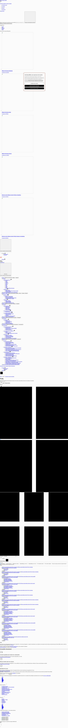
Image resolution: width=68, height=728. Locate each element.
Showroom (3, 9)
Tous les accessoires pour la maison (11, 333)
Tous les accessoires (9, 329)
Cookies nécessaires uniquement (34, 85)
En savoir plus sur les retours (4, 664)
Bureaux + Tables (6, 294)
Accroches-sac (8, 327)
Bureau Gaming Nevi (9, 311)
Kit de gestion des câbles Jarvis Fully (8, 637)
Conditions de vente (5, 714)
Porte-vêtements (8, 332)
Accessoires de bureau (7, 326)
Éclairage (4, 318)
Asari (6, 281)
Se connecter (6, 254)
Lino (6, 283)
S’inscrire (5, 369)
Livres (7, 331)
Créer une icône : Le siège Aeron (11, 357)
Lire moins (14, 647)
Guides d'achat (6, 352)
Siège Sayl (7, 308)
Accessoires (5, 325)
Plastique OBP (8, 343)
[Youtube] (2, 680)
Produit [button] (1, 697)
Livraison (3, 6)
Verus (6, 286)
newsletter (13, 673)
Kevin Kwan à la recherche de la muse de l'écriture (14, 361)
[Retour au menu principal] (2, 278)
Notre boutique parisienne (6, 692)
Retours (3, 693)
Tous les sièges (8, 291)
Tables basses (8, 300)
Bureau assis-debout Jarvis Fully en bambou (9, 567)
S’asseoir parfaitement (9, 342)
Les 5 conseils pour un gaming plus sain (12, 350)
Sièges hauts (8, 290)
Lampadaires (8, 322)
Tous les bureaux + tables (10, 298)
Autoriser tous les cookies (34, 88)
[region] (34, 82)
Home (1, 376)
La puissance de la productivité (11, 360)
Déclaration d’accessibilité (6, 713)
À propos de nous (7, 341)
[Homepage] (1, 257)
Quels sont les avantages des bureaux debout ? (13, 349)
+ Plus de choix (6, 581)
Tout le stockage (8, 337)
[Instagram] (2, 677)
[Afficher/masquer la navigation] (1, 261)
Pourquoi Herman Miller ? (10, 345)
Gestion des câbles (9, 335)
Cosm (6, 282)
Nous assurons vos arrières (10, 348)
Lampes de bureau (9, 321)
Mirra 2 (7, 284)
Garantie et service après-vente (7, 689)
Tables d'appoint (8, 301)
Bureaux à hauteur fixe (9, 297)
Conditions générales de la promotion (8, 687)
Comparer (3, 575)
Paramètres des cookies (6, 715)
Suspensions (8, 320)
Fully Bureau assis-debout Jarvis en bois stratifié (10, 577)
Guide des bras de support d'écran (11, 355)
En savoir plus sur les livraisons (5, 657)
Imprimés (7, 315)
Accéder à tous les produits (9, 376)
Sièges (4, 278)
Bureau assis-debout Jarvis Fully (11, 297)
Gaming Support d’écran (10, 313)
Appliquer (1, 556)
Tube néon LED (8, 314)
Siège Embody (8, 306)
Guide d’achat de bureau (10, 354)
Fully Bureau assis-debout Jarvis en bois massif (9, 584)
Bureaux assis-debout (9, 296)
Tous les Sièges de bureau (10, 288)
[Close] (0, 722)
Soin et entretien (4, 694)
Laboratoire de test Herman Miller (11, 344)
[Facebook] (2, 679)
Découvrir (3, 702)
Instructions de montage (6, 690)
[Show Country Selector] (0, 2)
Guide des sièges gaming (10, 355)
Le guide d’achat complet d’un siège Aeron (13, 353)
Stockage (5, 334)
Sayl (6, 285)
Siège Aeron (8, 307)
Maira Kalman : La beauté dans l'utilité (12, 362)
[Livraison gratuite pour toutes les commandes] (1, 653)
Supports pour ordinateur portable (11, 328)
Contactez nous (4, 5)
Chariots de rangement (9, 336)
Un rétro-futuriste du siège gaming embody (12, 363)
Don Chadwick (8, 359)
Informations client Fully (13, 646)
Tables (5, 299)
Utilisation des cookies (5, 712)
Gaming (4, 304)
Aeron (7, 280)
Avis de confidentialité (47, 675)
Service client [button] (2, 684)
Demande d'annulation (5, 688)
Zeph (6, 287)
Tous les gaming (8, 309)
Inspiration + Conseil (7, 347)
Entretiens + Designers (7, 357)
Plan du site (4, 714)
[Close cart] (1, 373)
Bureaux (5, 295)
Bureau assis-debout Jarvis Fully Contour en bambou (10, 572)
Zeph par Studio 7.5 (9, 358)
